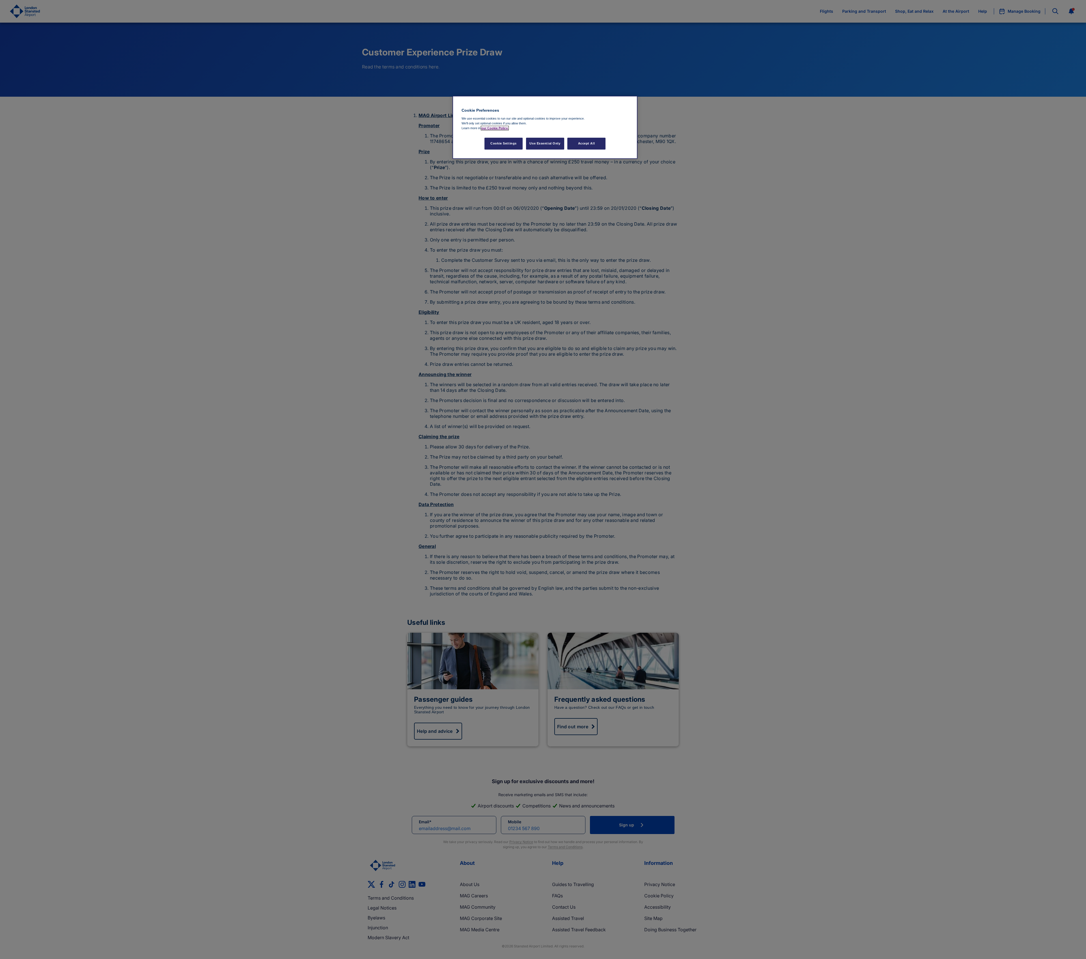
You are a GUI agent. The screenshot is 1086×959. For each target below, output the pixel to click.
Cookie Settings (503, 143)
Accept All (586, 143)
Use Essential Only (544, 143)
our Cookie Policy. (494, 128)
